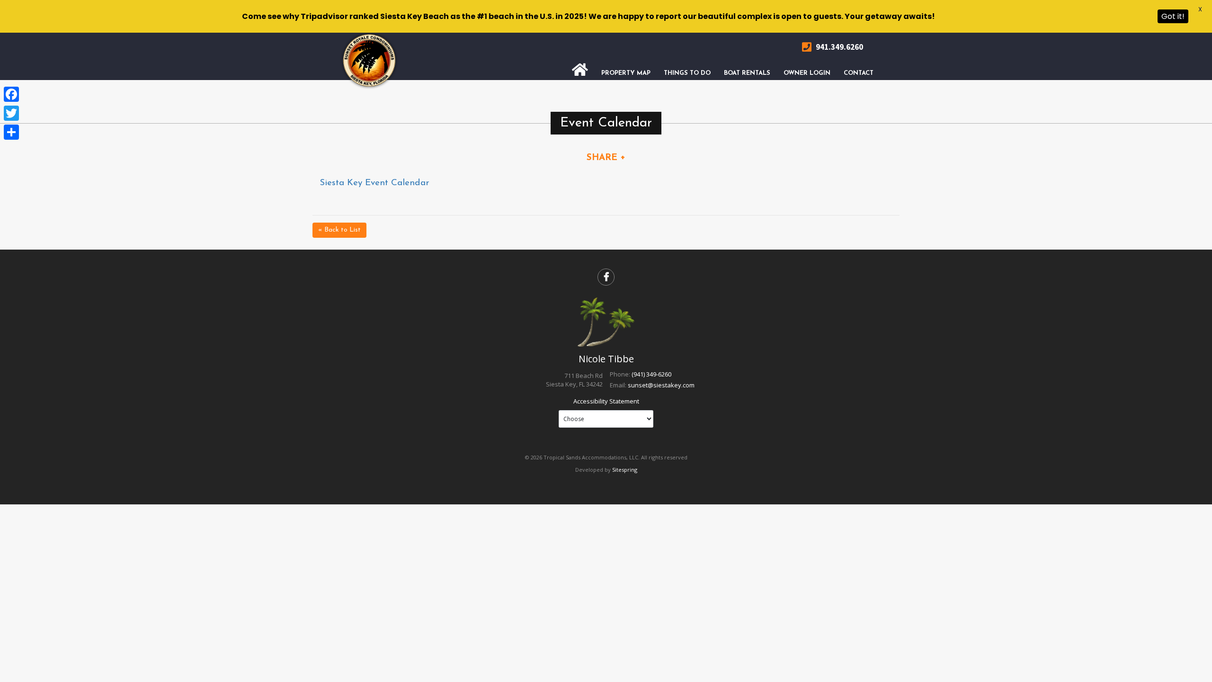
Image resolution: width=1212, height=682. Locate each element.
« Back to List (339, 229)
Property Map (626, 73)
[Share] (11, 132)
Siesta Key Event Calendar (374, 183)
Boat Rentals (747, 73)
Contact (858, 73)
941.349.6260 (838, 47)
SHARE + (606, 157)
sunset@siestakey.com (661, 385)
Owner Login (807, 73)
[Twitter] (11, 113)
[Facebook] (11, 94)
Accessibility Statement (606, 401)
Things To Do (687, 73)
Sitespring (624, 469)
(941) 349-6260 (651, 374)
